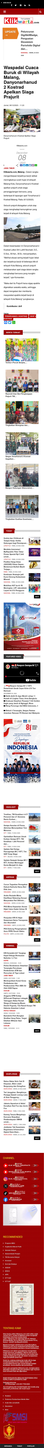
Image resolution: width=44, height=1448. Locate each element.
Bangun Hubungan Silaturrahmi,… (20, 488)
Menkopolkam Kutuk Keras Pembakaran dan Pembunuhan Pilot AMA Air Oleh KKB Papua (15, 984)
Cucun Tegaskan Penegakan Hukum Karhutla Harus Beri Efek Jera (16, 887)
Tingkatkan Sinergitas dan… (17, 425)
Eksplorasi (8, 1089)
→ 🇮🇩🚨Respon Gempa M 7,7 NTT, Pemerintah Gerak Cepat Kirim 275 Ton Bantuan (20, 688)
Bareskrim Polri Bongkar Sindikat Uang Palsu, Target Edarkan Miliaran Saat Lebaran (15, 1019)
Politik (6, 934)
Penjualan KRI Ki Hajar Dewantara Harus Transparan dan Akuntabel (16, 920)
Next (37, 597)
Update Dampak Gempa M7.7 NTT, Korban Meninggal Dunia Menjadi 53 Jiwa (16, 862)
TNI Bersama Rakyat (12, 1257)
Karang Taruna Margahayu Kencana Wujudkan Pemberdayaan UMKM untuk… (15, 1118)
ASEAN (7, 1267)
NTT (5, 833)
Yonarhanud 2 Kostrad (16, 316)
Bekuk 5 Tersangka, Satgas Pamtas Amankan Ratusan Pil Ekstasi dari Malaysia (22, 711)
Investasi (8, 1260)
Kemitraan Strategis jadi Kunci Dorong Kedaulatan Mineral (14, 577)
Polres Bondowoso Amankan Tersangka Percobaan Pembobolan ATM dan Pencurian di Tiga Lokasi (16, 969)
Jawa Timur (9, 168)
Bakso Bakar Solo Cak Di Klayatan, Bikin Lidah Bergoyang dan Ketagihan (15, 1083)
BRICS (7, 1271)
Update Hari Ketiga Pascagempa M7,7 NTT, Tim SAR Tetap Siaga (15, 851)
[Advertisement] (22, 795)
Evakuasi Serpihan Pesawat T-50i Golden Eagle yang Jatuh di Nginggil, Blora (22, 702)
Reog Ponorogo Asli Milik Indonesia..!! (22, 706)
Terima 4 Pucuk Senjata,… (16, 362)
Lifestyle (7, 546)
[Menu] (4, 12)
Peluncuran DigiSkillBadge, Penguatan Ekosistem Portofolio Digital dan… (30, 40)
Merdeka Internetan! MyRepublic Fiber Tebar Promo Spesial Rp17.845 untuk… (14, 553)
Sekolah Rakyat (10, 1250)
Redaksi (8, 1396)
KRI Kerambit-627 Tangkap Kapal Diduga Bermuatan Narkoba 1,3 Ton (15, 955)
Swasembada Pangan (12, 1254)
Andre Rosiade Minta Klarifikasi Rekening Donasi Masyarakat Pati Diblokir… (15, 898)
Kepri (6, 960)
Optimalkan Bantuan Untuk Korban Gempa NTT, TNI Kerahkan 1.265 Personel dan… (15, 840)
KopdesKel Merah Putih (13, 1247)
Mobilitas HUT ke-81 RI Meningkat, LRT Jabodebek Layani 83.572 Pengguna (15, 588)
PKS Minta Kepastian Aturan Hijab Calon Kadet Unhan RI (15, 907)
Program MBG (10, 1243)
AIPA (6, 1274)
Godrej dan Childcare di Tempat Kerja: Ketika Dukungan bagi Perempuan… (16, 540)
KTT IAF (8, 1281)
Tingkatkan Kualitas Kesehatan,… (20, 519)
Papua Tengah (9, 1011)
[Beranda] (22, 20)
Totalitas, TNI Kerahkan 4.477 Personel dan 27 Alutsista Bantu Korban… (16, 816)
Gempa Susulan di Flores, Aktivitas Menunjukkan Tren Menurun (15, 828)
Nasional (24, 53)
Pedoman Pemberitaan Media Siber (17, 1399)
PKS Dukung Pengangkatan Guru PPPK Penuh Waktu (15, 929)
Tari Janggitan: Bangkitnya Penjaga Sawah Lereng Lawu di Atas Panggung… (16, 1094)
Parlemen (7, 892)
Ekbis (5, 572)
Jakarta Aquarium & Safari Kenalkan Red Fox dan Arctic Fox (16, 1106)
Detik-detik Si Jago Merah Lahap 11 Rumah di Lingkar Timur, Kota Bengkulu (20, 697)
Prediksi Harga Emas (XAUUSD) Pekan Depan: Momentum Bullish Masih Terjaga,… (14, 565)
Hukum (6, 991)
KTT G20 (8, 1278)
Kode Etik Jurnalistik (12, 1403)
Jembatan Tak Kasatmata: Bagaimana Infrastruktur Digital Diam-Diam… (14, 1129)
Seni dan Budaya (11, 1264)
